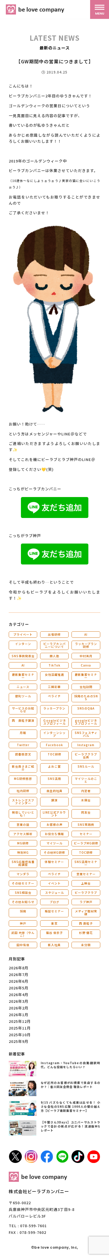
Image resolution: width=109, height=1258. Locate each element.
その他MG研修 (54, 852)
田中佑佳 (23, 945)
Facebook (54, 745)
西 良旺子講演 (23, 720)
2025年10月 (20, 1034)
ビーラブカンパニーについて (54, 645)
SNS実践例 (86, 824)
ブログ (54, 902)
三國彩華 (54, 687)
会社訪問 (86, 687)
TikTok (54, 665)
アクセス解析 (23, 834)
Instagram (85, 745)
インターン (23, 643)
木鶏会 (86, 800)
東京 (54, 923)
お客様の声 (54, 824)
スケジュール (54, 892)
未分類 (86, 945)
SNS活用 (54, 778)
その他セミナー (23, 883)
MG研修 (23, 843)
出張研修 (54, 634)
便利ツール (23, 696)
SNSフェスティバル (86, 734)
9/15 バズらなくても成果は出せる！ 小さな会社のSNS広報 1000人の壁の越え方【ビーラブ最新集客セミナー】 (71, 1106)
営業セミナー (86, 874)
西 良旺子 (86, 923)
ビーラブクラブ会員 (86, 755)
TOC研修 (54, 754)
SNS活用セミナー (85, 863)
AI (85, 634)
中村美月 (86, 656)
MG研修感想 (23, 778)
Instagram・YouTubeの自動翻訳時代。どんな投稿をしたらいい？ (71, 1065)
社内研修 (23, 791)
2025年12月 (20, 1021)
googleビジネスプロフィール (86, 722)
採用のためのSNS (86, 697)
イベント (54, 883)
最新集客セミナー (23, 676)
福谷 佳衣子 (54, 932)
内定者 (86, 791)
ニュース (23, 687)
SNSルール (86, 766)
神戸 (23, 923)
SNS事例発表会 (23, 656)
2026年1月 (18, 1014)
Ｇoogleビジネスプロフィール (54, 722)
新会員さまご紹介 (23, 767)
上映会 (86, 883)
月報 (23, 732)
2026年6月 (18, 981)
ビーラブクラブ (86, 892)
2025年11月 (20, 1028)
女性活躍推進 (54, 674)
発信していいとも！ (23, 813)
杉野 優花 (86, 932)
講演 (54, 800)
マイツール (54, 843)
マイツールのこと (86, 780)
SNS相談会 (23, 892)
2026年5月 (18, 988)
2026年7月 (18, 974)
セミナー (86, 834)
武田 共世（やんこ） (23, 934)
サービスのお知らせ (23, 709)
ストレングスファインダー (23, 801)
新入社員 (54, 945)
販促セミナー (54, 911)
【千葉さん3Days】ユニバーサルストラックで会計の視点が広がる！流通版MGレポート (71, 1126)
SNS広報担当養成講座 (23, 863)
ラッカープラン (54, 708)
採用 (23, 911)
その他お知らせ (23, 902)
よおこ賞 (54, 766)
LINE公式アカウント (54, 813)
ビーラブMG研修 (86, 843)
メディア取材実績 (86, 912)
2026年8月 (18, 968)
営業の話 (23, 824)
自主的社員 (54, 791)
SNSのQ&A (85, 708)
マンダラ (23, 874)
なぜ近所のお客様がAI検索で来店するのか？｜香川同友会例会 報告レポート (71, 1084)
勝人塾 (54, 656)
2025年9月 (18, 1041)
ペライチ (54, 696)
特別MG (23, 852)
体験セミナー (54, 861)
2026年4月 (18, 994)
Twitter (23, 745)
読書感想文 (23, 754)
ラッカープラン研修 (86, 645)
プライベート (23, 634)
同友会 (86, 812)
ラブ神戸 (86, 902)
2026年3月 (18, 1001)
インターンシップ (54, 734)
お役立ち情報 (54, 834)
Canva (86, 665)
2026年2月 (18, 1008)
